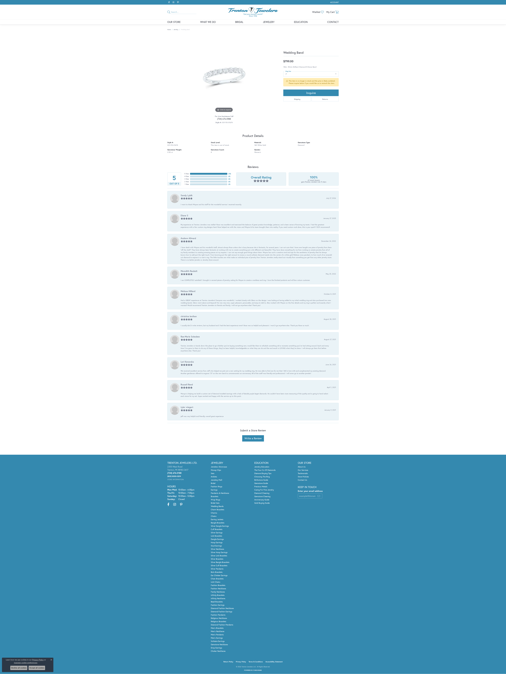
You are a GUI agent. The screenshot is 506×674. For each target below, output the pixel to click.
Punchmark (257, 670)
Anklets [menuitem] (214, 476)
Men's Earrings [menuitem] (217, 638)
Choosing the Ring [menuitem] (262, 476)
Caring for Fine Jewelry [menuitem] (264, 490)
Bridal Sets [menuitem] (215, 503)
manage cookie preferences (25, 663)
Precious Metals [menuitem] (260, 486)
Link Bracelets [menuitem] (216, 536)
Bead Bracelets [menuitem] (217, 601)
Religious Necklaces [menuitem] (219, 618)
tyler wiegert (187, 407)
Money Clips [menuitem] (216, 470)
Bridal (239, 22)
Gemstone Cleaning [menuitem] (262, 496)
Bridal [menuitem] (213, 483)
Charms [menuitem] (214, 513)
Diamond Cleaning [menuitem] (261, 493)
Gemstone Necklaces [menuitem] (219, 644)
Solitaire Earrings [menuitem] (218, 641)
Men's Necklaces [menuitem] (217, 631)
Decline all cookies (18, 668)
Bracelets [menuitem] (214, 496)
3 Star (186, 179)
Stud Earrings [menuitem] (216, 545)
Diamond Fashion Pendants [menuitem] (222, 624)
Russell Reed (187, 384)
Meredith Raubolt (189, 271)
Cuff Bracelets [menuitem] (216, 529)
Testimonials (303, 473)
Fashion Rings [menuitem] (216, 486)
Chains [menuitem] (213, 516)
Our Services (303, 470)
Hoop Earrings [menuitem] (217, 542)
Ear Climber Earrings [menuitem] (219, 575)
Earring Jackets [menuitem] (217, 519)
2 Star (186, 182)
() (229, 174)
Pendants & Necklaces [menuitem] (220, 493)
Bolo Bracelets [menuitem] (217, 572)
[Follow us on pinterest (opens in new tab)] (177, 2)
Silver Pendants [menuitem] (217, 569)
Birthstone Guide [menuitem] (261, 480)
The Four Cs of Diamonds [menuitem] (265, 470)
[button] (334, 2)
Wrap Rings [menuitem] (215, 499)
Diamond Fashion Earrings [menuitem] (221, 611)
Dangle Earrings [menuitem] (217, 539)
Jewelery (268, 22)
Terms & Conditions (256, 662)
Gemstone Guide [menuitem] (261, 483)
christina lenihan (189, 316)
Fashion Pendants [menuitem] (218, 615)
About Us (302, 466)
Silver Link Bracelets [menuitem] (219, 555)
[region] (224, 73)
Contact (333, 22)
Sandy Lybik (187, 195)
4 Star (186, 176)
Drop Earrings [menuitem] (216, 647)
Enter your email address (310, 491)
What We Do (208, 22)
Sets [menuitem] (212, 473)
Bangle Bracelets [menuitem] (217, 522)
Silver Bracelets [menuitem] (217, 559)
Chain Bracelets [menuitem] (217, 578)
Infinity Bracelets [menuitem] (218, 595)
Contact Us (302, 480)
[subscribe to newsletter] (318, 496)
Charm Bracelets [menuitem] (217, 509)
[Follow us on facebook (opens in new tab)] (169, 2)
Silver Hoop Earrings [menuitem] (219, 552)
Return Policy (228, 662)
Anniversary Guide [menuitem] (261, 499)
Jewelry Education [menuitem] (261, 466)
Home (169, 29)
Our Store (174, 22)
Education (301, 22)
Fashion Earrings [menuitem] (218, 605)
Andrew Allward (188, 238)
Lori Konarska (187, 361)
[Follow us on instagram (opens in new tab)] (173, 2)
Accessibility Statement (274, 662)
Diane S (184, 215)
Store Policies (303, 476)
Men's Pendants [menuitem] (217, 634)
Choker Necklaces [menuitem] (218, 651)
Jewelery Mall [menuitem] (216, 480)
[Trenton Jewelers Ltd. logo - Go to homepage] (253, 12)
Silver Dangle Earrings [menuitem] (220, 526)
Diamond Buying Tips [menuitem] (262, 473)
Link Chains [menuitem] (215, 582)
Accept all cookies (36, 668)
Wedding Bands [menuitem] (217, 506)
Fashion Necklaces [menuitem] (218, 588)
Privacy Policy (241, 662)
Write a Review (253, 438)
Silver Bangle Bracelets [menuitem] (220, 562)
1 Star (187, 184)
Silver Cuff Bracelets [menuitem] (219, 565)
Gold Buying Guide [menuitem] (262, 503)
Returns (325, 99)
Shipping (297, 99)
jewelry (176, 29)
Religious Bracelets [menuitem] (218, 621)
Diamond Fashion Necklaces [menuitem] (222, 608)
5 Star (186, 174)
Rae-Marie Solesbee (190, 336)
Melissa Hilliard (188, 291)
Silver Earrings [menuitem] (217, 532)
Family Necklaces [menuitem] (218, 592)
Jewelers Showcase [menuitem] (219, 466)
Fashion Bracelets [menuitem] (218, 585)
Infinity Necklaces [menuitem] (218, 598)
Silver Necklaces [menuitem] (217, 549)
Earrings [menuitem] (214, 490)
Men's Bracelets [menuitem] (217, 628)
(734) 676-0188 (224, 118)
